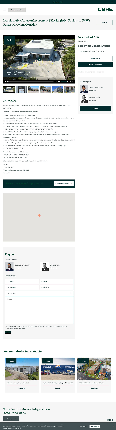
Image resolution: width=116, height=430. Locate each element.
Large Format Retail (90, 72)
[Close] (113, 426)
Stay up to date (11, 419)
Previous (5, 59)
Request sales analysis (95, 64)
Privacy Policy (21, 328)
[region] (58, 426)
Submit (8, 332)
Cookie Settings (82, 426)
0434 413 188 (17, 268)
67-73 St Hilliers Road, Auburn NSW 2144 (91, 383)
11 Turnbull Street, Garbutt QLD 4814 (18, 383)
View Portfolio (95, 58)
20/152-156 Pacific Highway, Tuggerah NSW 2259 (58, 383)
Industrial (81, 72)
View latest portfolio (17, 10)
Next (74, 59)
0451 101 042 (53, 268)
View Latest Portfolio (58, 2)
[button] (39, 215)
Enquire (104, 22)
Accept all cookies (95, 426)
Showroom (100, 72)
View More (22, 388)
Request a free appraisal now (63, 184)
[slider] (30, 81)
